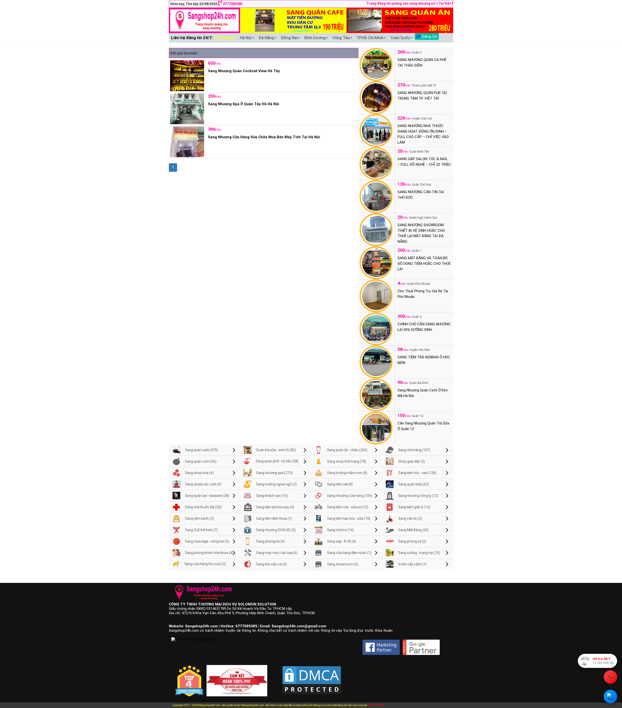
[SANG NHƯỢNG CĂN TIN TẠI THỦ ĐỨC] (376, 196)
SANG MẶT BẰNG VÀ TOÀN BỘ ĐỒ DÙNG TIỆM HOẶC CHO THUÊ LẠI (424, 263)
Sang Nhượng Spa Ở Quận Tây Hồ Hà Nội (243, 104)
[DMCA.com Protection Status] (311, 676)
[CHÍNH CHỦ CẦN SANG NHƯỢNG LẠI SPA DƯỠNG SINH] (376, 328)
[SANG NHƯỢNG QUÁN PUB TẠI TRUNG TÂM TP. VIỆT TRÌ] (376, 97)
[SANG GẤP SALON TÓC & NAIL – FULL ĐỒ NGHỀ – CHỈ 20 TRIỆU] (376, 163)
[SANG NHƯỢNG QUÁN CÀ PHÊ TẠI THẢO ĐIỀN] (376, 64)
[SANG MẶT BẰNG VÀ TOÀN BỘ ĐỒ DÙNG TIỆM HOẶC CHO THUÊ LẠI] (376, 262)
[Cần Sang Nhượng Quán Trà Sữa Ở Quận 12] (376, 427)
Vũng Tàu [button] (341, 37)
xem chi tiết (376, 705)
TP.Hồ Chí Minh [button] (369, 37)
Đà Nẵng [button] (266, 37)
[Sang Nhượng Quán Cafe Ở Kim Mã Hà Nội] (376, 394)
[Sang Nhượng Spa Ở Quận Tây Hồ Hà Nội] (186, 108)
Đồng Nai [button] (289, 37)
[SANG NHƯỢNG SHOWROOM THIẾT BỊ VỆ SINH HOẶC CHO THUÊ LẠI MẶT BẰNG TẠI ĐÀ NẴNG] (376, 229)
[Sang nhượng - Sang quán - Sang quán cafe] (204, 20)
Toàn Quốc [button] (400, 37)
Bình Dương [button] (315, 37)
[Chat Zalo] (610, 696)
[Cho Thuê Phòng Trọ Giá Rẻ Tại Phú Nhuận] (376, 295)
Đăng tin (429, 36)
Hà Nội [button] (246, 37)
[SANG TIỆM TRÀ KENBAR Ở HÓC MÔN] (376, 361)
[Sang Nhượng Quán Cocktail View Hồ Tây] (186, 75)
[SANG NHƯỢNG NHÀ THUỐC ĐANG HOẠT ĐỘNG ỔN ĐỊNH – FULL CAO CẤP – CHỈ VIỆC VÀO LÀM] (376, 130)
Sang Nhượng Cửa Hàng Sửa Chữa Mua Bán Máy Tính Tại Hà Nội (264, 137)
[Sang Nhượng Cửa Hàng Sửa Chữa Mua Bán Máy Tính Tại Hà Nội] (186, 141)
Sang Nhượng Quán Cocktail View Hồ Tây (244, 71)
